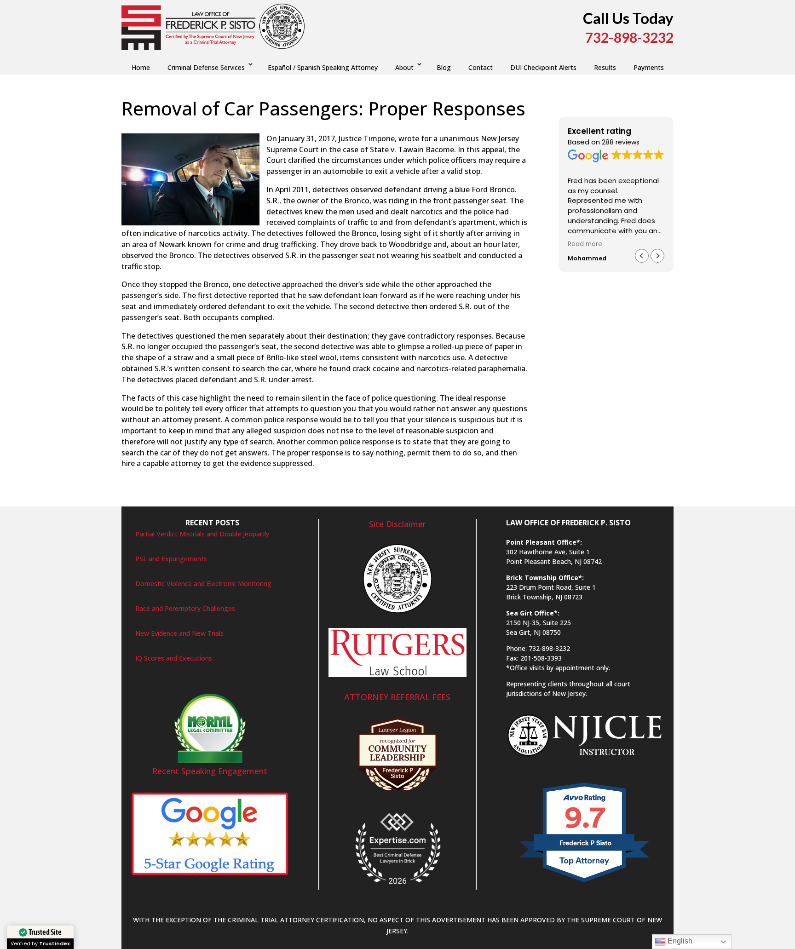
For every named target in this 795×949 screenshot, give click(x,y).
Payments (649, 67)
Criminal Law (252, 127)
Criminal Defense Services (206, 67)
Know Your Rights (301, 127)
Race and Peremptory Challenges (185, 608)
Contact (480, 67)
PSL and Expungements (171, 558)
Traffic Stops (351, 127)
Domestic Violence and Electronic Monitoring (203, 583)
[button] (657, 256)
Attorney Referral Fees (397, 696)
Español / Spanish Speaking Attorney (323, 67)
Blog (444, 67)
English (679, 941)
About (404, 67)
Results (605, 67)
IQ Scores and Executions (173, 658)
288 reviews (620, 142)
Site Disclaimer (397, 523)
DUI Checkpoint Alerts (543, 67)
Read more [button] (585, 244)
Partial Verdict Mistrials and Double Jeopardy (202, 533)
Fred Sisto (145, 127)
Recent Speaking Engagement (209, 770)
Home (141, 67)
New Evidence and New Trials (179, 633)
